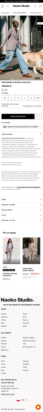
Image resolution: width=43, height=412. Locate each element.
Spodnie (4, 326)
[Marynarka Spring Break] (6, 90)
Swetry (25, 314)
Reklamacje (4, 350)
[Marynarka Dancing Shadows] (3, 90)
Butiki (3, 361)
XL (13, 262)
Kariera (3, 367)
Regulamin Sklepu (28, 338)
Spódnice (4, 317)
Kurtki (24, 317)
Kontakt (3, 338)
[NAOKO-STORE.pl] (21, 6)
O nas (3, 364)
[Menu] (2, 6)
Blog (2, 370)
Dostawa (4, 341)
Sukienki (4, 314)
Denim (25, 326)
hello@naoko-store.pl (7, 394)
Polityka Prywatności (29, 341)
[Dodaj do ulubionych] (18, 240)
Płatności (4, 344)
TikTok (25, 367)
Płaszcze (25, 320)
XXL (16, 262)
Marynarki (26, 323)
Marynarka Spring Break (28, 270)
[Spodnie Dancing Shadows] (11, 250)
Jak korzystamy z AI (29, 347)
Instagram (26, 361)
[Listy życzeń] (35, 6)
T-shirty (3, 320)
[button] (40, 6)
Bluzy (2, 323)
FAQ (24, 344)
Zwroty (3, 347)
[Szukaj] (7, 6)
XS (6, 262)
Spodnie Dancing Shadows (10, 275)
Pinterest (25, 370)
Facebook (26, 364)
